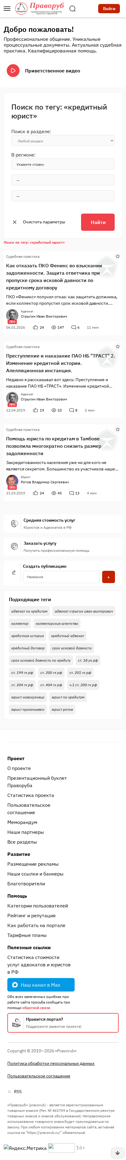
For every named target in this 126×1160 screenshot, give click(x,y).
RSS (18, 1091)
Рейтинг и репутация (31, 915)
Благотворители (26, 883)
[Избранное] (117, 256)
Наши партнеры (25, 832)
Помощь (17, 896)
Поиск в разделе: (31, 131)
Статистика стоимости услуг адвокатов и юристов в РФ (39, 964)
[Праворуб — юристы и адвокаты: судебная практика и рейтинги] (39, 8)
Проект (15, 758)
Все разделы (22, 842)
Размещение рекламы (33, 864)
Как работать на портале (36, 925)
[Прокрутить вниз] (117, 1153)
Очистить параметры (44, 222)
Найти (98, 222)
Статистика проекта (30, 795)
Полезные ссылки (29, 947)
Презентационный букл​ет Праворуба (37, 781)
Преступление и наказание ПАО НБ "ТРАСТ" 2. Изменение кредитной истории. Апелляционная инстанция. (60, 363)
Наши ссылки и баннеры (35, 874)
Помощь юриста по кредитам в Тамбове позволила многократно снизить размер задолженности (53, 445)
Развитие (18, 854)
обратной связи (36, 1007)
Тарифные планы (27, 935)
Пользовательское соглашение (28, 808)
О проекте (19, 768)
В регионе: (23, 155)
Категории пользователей (37, 906)
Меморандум (22, 822)
